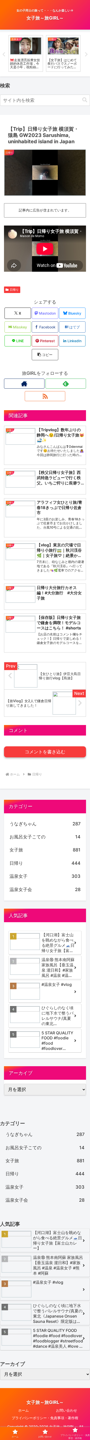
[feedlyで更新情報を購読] (66, 384)
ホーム (23, 1410)
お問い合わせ (66, 1410)
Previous (3, 54)
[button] (84, 100)
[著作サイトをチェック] (24, 384)
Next (86, 54)
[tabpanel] (25, 53)
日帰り (14, 290)
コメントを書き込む (45, 751)
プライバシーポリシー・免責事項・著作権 (45, 1418)
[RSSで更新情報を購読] (45, 396)
